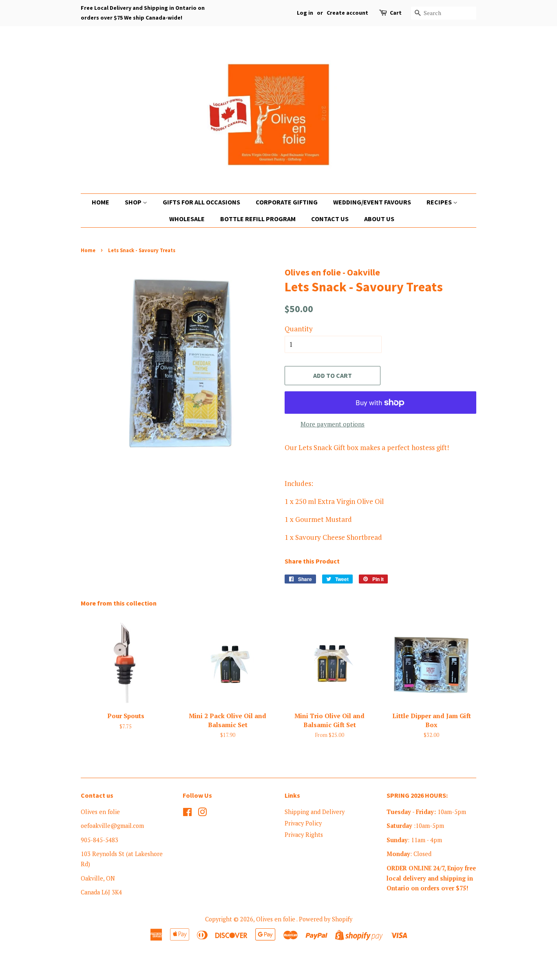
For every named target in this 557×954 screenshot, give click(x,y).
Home (100, 202)
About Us (379, 219)
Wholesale (187, 219)
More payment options (333, 424)
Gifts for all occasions (201, 202)
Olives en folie (276, 919)
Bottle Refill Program (258, 219)
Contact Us (330, 219)
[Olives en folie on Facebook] (187, 813)
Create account (347, 12)
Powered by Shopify (325, 919)
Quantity (299, 328)
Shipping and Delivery (315, 812)
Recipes (440, 202)
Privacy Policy (303, 823)
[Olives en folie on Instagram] (202, 813)
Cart (396, 12)
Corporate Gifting (287, 202)
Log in (305, 12)
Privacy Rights (304, 835)
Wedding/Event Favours (372, 202)
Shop (134, 202)
